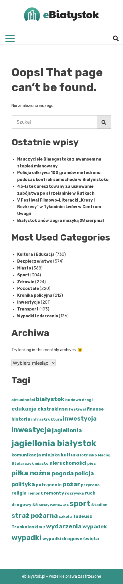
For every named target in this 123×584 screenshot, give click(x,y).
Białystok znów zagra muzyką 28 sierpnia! (60, 220)
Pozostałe (28, 288)
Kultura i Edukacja (36, 254)
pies (91, 463)
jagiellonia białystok (53, 443)
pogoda (62, 473)
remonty (54, 493)
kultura (70, 455)
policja (84, 473)
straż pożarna (34, 515)
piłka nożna (31, 473)
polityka (23, 484)
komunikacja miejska (35, 455)
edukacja (24, 408)
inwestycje (31, 429)
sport (80, 503)
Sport (23, 275)
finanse (95, 409)
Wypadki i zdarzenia (37, 316)
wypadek (94, 526)
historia (20, 419)
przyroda (90, 485)
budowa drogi (79, 400)
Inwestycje (28, 302)
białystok (50, 399)
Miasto (24, 268)
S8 (35, 505)
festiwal (77, 409)
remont (35, 493)
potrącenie (49, 484)
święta (91, 538)
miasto (42, 463)
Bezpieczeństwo (34, 261)
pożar (71, 484)
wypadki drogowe (62, 538)
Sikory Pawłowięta (54, 505)
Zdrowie (25, 282)
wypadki (26, 537)
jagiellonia (67, 430)
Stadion (99, 505)
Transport (28, 309)
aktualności (23, 400)
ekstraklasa (52, 409)
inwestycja (80, 418)
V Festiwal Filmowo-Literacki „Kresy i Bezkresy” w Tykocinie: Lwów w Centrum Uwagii (59, 207)
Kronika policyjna (34, 295)
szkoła (65, 516)
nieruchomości (67, 463)
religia (19, 493)
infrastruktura (46, 419)
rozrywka (74, 493)
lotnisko (88, 455)
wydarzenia (64, 526)
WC (42, 527)
